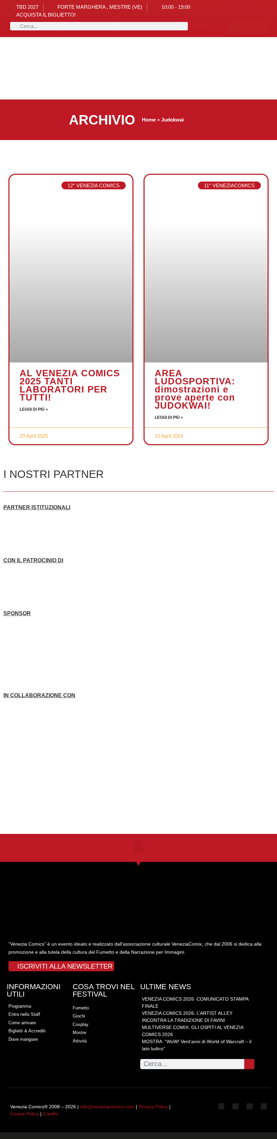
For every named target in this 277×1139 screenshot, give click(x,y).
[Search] (249, 1064)
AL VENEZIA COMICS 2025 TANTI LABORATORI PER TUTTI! (70, 385)
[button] (62, 68)
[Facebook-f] (235, 26)
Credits (50, 1113)
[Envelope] (264, 1106)
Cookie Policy (24, 1113)
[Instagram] (249, 26)
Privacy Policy (153, 1106)
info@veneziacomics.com (107, 1106)
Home (149, 120)
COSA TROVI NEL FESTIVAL (103, 990)
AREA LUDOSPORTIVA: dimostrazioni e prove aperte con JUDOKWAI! (195, 389)
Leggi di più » (34, 409)
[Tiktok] (263, 26)
